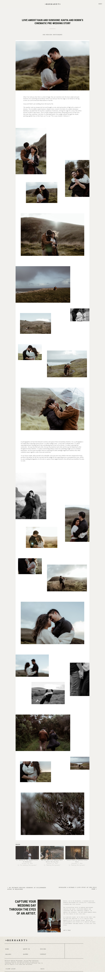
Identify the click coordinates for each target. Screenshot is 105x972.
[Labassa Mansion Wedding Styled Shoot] (77, 852)
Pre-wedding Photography (52, 34)
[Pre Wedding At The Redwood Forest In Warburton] (27, 852)
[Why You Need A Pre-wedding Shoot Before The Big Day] (52, 852)
